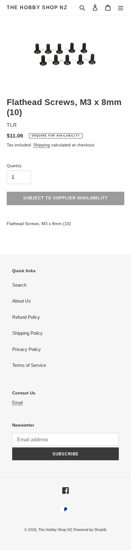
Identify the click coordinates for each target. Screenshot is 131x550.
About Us (21, 300)
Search (19, 285)
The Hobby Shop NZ (37, 7)
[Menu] (120, 7)
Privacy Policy (26, 349)
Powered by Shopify (90, 530)
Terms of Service (29, 365)
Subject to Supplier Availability (65, 198)
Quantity (14, 166)
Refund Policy (26, 317)
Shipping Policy (27, 333)
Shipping (41, 144)
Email (17, 402)
